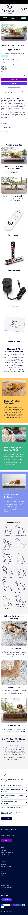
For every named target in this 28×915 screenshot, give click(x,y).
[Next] (26, 42)
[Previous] (1, 42)
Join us (6, 840)
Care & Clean (4, 883)
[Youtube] (4, 895)
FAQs (2, 871)
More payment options (14, 87)
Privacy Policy (5, 885)
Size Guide (4, 71)
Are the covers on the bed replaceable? (9, 802)
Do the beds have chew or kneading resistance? (12, 796)
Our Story (3, 850)
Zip (2, 875)
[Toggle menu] (2, 9)
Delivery (3, 864)
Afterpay (3, 873)
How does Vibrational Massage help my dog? (12, 780)
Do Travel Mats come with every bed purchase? (12, 790)
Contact (3, 857)
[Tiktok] (9, 895)
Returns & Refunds (6, 866)
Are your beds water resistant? (10, 808)
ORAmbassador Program (8, 852)
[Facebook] (2, 895)
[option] (14, 32)
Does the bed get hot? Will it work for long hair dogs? (12, 813)
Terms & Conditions (6, 887)
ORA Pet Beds (11, 911)
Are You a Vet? (5, 854)
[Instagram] (7, 895)
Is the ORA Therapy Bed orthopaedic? (12, 785)
